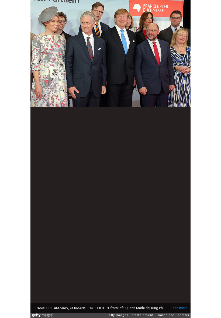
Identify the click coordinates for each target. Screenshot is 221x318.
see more (180, 308)
